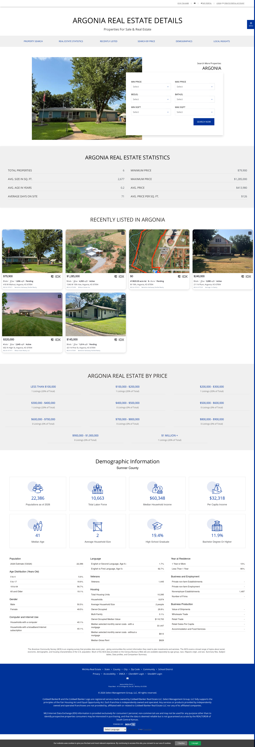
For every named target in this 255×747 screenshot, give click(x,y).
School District (165, 669)
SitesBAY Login (155, 673)
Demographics (184, 41)
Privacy (96, 673)
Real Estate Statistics (71, 41)
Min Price (136, 81)
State (107, 669)
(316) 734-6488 (183, 3)
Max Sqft (180, 107)
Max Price (180, 81)
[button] (251, 24)
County (116, 669)
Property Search (33, 41)
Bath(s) (179, 94)
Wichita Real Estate (91, 669)
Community (149, 669)
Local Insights (222, 41)
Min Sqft (136, 107)
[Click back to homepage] (5, 3)
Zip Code (135, 669)
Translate (147, 729)
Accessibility (109, 673)
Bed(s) (134, 94)
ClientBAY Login (136, 673)
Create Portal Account (234, 3)
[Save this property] (59, 233)
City (126, 669)
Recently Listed (108, 41)
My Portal (207, 3)
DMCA (122, 673)
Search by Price (146, 41)
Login (218, 3)
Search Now (204, 121)
